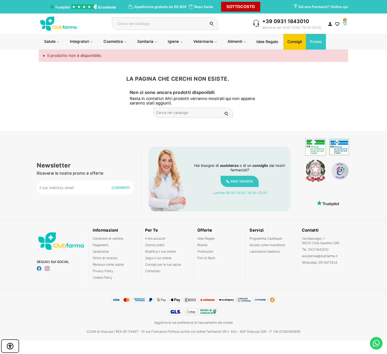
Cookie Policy (102, 277)
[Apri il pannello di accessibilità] (10, 346)
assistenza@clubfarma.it (320, 256)
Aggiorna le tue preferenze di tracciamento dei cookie (193, 322)
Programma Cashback (265, 238)
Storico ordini (154, 245)
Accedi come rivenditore (267, 245)
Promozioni (205, 251)
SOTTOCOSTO (240, 6)
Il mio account (155, 238)
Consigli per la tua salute (163, 264)
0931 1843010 (241, 181)
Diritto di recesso (105, 258)
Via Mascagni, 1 (321, 241)
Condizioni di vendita (108, 238)
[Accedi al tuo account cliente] (330, 23)
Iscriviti (122, 187)
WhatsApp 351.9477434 (319, 262)
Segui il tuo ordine (158, 258)
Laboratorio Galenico (264, 251)
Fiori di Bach (206, 258)
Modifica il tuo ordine (160, 251)
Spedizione (101, 251)
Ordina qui (339, 6)
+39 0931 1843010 (285, 21)
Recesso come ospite (108, 264)
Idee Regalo (206, 238)
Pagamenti (100, 245)
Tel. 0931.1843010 (315, 249)
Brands (202, 245)
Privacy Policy (103, 271)
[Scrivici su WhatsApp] (376, 343)
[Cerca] (211, 23)
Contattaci (152, 271)
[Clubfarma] (58, 23)
